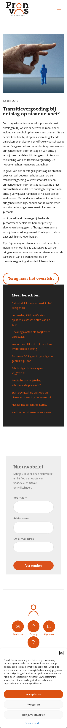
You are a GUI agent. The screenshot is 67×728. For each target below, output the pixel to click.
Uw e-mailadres (23, 539)
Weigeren (33, 704)
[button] (61, 653)
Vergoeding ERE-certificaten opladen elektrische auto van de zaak (31, 320)
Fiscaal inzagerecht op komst (29, 404)
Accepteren (33, 694)
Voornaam (20, 497)
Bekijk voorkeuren (33, 714)
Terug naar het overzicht (31, 278)
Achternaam (21, 518)
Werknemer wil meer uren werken (32, 412)
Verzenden (33, 565)
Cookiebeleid (32, 723)
